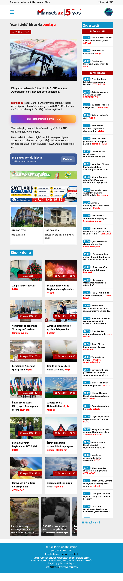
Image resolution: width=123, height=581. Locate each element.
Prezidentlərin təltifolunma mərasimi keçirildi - (94, 81)
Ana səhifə (14, 2)
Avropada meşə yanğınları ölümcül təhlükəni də (95, 192)
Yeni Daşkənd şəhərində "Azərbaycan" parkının (95, 141)
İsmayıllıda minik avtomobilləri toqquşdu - (96, 432)
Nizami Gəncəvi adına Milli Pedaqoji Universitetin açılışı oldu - (96, 180)
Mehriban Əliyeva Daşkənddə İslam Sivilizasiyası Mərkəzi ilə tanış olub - (96, 167)
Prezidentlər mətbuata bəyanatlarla (97, 334)
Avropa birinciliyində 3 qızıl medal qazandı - (96, 205)
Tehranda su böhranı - (94, 359)
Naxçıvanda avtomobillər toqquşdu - (95, 218)
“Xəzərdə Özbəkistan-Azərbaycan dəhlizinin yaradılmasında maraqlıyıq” (96, 509)
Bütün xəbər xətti (91, 522)
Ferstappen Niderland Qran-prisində (95, 63)
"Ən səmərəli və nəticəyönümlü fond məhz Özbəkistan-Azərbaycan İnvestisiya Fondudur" (96, 257)
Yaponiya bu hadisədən (94, 52)
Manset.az (17, 102)
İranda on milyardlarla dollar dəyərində (92, 457)
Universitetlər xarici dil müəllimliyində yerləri (97, 40)
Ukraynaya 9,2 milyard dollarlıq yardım (95, 470)
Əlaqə (47, 2)
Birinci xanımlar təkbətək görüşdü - (96, 384)
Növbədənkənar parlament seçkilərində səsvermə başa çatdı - (95, 372)
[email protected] (70, 554)
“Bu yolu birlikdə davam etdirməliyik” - (97, 295)
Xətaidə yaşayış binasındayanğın (95, 94)
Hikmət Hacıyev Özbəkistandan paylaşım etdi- (96, 396)
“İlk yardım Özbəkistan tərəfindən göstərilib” (94, 282)
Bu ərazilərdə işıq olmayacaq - (96, 106)
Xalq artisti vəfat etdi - (95, 116)
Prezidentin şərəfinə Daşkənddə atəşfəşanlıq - (93, 128)
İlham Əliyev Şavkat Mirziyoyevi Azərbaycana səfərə (97, 483)
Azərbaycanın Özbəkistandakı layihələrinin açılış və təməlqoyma (97, 445)
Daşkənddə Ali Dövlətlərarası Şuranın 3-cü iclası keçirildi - (97, 231)
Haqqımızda (37, 2)
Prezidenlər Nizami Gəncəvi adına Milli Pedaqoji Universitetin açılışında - (97, 321)
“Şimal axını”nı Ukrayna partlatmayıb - (95, 269)
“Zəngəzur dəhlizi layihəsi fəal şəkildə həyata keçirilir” (97, 496)
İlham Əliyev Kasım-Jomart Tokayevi (95, 347)
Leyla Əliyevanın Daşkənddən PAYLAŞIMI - (96, 419)
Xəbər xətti (26, 2)
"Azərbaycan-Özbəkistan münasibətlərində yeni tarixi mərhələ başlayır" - (95, 154)
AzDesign (54, 567)
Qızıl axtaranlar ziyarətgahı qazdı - (95, 244)
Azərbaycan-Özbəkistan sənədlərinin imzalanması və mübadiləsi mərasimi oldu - (97, 308)
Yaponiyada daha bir (96, 407)
